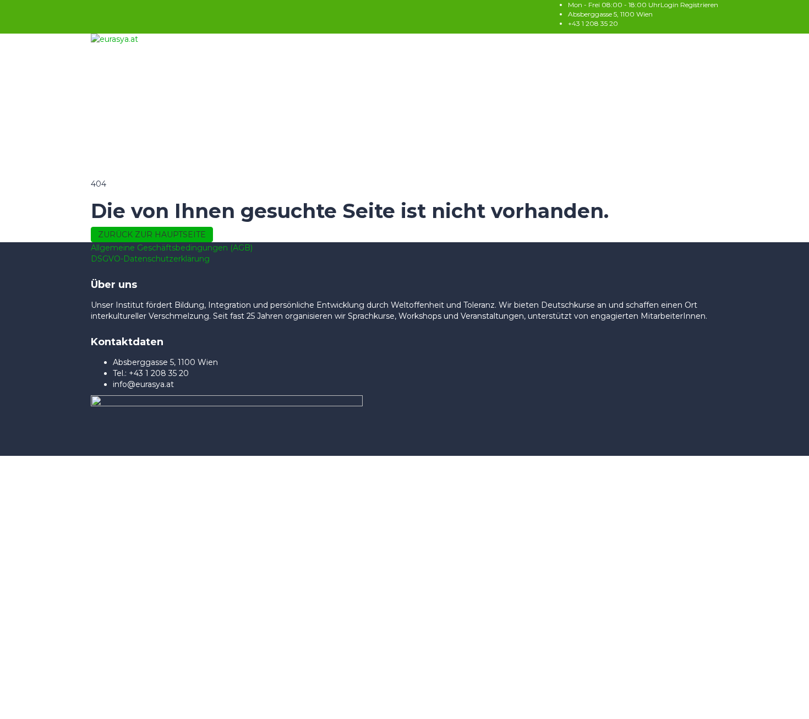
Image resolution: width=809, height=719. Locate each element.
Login (670, 5)
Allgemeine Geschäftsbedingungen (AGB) (172, 248)
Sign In (114, 702)
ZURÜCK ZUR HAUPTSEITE (152, 234)
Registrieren (699, 5)
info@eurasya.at (143, 384)
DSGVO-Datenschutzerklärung (150, 259)
